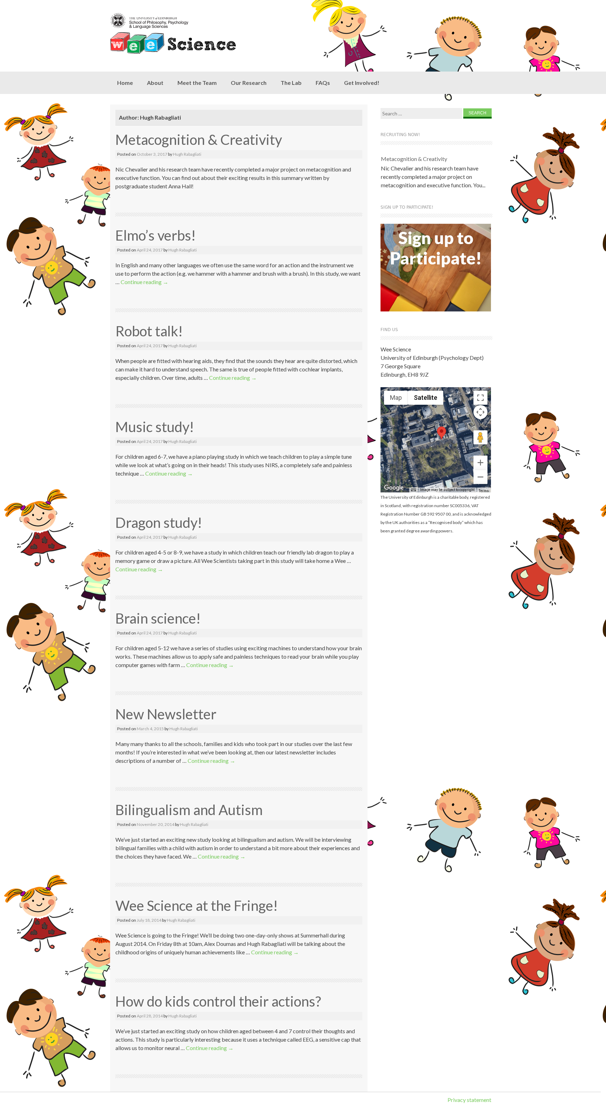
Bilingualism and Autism (189, 809)
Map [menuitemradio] (396, 397)
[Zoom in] (480, 463)
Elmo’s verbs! (155, 235)
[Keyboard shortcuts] (413, 490)
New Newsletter (165, 714)
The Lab (291, 82)
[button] (441, 432)
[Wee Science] (187, 33)
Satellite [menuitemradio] (425, 397)
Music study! (154, 426)
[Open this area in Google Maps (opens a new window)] (393, 487)
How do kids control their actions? (218, 1001)
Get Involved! (361, 82)
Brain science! (158, 618)
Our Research (249, 82)
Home (125, 82)
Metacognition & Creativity (198, 139)
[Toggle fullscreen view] (480, 398)
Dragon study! (158, 522)
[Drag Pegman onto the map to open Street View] (480, 437)
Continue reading (144, 281)
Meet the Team (197, 82)
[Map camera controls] (480, 412)
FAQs (323, 82)
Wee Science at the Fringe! (196, 905)
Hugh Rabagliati (187, 154)
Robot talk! (149, 331)
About (155, 82)
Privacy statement (469, 1099)
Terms (484, 491)
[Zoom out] (480, 477)
